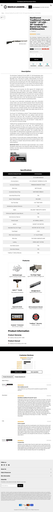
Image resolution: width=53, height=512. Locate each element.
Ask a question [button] (34, 372)
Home (3, 13)
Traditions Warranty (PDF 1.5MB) (17, 337)
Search (26, 507)
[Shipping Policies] (18, 162)
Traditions (33, 31)
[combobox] (28, 6)
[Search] (30, 6)
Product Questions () (20, 376)
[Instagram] (4, 465)
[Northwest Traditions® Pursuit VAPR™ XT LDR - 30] (3, 17)
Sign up (20, 485)
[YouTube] (9, 465)
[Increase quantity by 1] (41, 55)
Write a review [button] (18, 372)
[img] (21, 385)
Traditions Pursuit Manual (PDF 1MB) (18, 343)
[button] (33, 34)
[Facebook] (2, 465)
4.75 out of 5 (30, 357)
